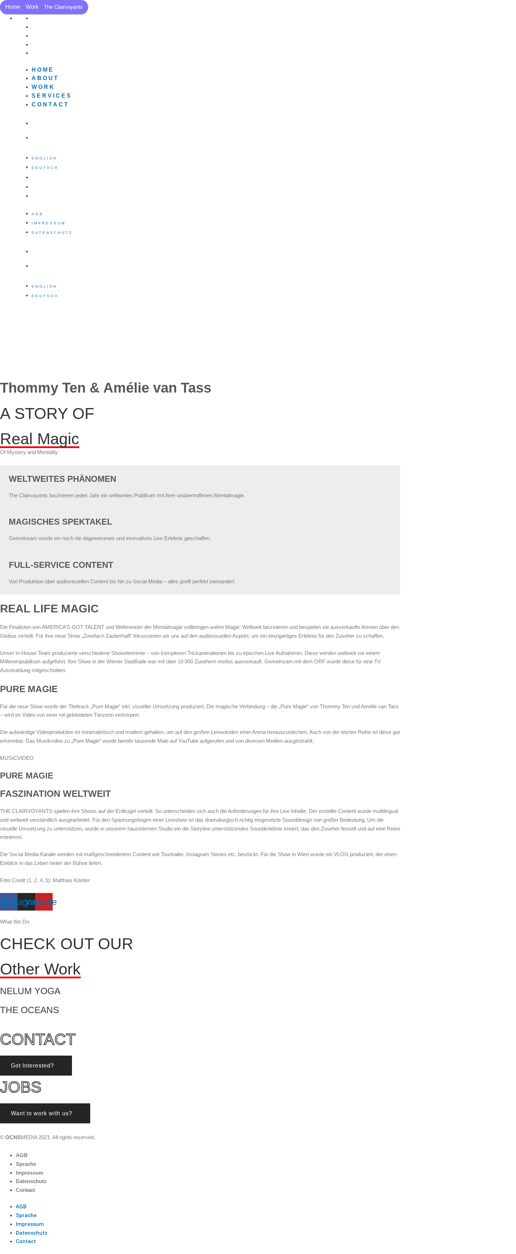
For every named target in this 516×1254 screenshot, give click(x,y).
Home (12, 7)
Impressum (49, 223)
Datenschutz (52, 196)
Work (32, 7)
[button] (36, 1066)
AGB (38, 214)
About (45, 78)
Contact (50, 53)
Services (52, 96)
